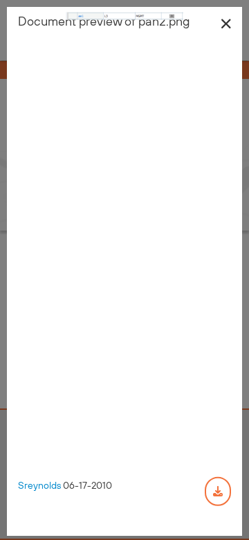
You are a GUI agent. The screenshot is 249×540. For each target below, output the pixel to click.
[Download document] (218, 490)
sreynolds (39, 484)
